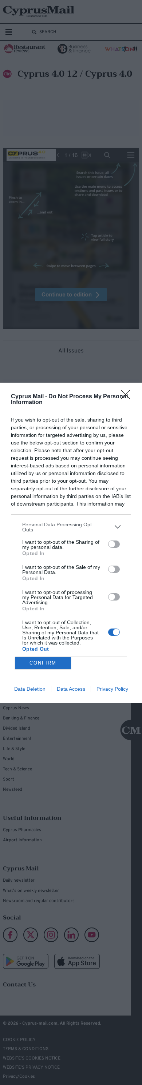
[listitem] (71, 527)
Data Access (71, 689)
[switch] (114, 544)
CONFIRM (42, 663)
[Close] (128, 397)
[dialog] (71, 543)
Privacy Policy (112, 689)
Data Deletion (30, 689)
